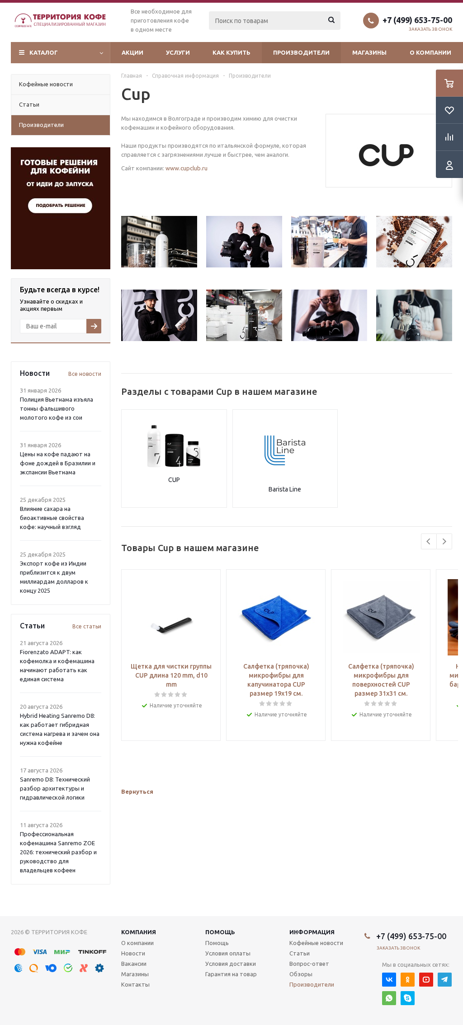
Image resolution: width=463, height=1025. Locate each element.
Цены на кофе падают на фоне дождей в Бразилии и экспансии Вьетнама (57, 463)
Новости (133, 953)
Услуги (178, 52)
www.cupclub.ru (186, 168)
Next (444, 541)
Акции (132, 52)
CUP (174, 479)
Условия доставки (230, 963)
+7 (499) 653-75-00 (417, 20)
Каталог (43, 52)
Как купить (231, 52)
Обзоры (300, 974)
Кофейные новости (316, 943)
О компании (430, 52)
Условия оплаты (227, 953)
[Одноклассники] (408, 980)
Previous (428, 541)
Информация (312, 932)
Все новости (84, 374)
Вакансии (133, 963)
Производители (301, 52)
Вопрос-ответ (309, 963)
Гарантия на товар (231, 974)
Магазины (369, 52)
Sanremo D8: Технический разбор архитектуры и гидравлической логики (55, 788)
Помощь (220, 932)
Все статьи (86, 626)
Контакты (135, 984)
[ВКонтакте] (389, 980)
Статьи (299, 953)
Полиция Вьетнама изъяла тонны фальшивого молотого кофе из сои (56, 408)
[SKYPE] (408, 998)
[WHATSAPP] (389, 998)
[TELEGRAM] (445, 980)
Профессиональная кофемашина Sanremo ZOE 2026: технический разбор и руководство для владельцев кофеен (58, 852)
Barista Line (285, 489)
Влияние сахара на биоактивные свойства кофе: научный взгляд (52, 517)
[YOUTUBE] (426, 980)
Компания (138, 932)
